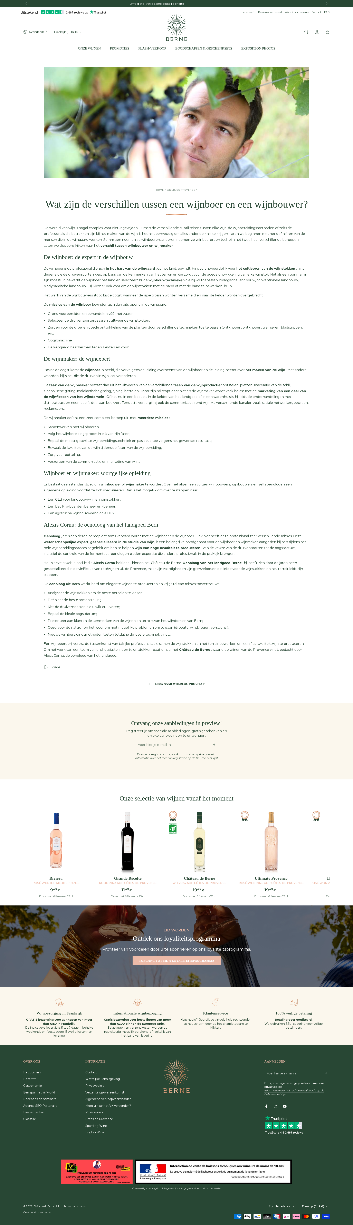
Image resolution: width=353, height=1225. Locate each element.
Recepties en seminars (39, 1099)
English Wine (94, 1132)
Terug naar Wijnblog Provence (179, 684)
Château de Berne (44, 1206)
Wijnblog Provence (181, 190)
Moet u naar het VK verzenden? (108, 1106)
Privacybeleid (94, 1086)
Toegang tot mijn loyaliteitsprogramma (176, 960)
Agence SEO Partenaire (40, 1106)
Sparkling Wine (96, 1126)
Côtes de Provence (99, 1119)
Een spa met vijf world (39, 1092)
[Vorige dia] (26, 3)
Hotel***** (29, 1079)
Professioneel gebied (270, 12)
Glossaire (29, 1119)
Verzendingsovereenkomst (104, 1092)
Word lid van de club (296, 12)
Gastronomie (32, 1086)
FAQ (327, 12)
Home (160, 190)
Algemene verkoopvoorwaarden (108, 1099)
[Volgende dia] (326, 3)
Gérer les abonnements (36, 1212)
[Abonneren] (215, 744)
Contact (316, 12)
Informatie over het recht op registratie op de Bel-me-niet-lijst (176, 758)
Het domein (248, 12)
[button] (306, 31)
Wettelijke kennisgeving (102, 1079)
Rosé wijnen (94, 1112)
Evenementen (33, 1112)
